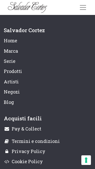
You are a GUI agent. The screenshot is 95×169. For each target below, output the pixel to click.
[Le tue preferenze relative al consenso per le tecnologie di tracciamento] (86, 160)
